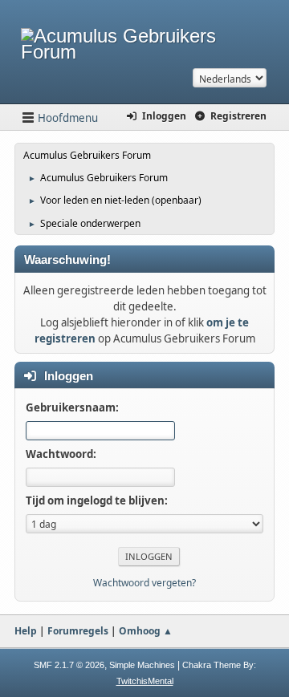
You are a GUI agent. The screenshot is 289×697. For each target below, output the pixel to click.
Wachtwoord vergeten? (144, 583)
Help (25, 631)
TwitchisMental (144, 681)
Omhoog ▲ (146, 631)
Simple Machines (142, 665)
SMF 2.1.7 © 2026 (69, 665)
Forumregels (77, 631)
